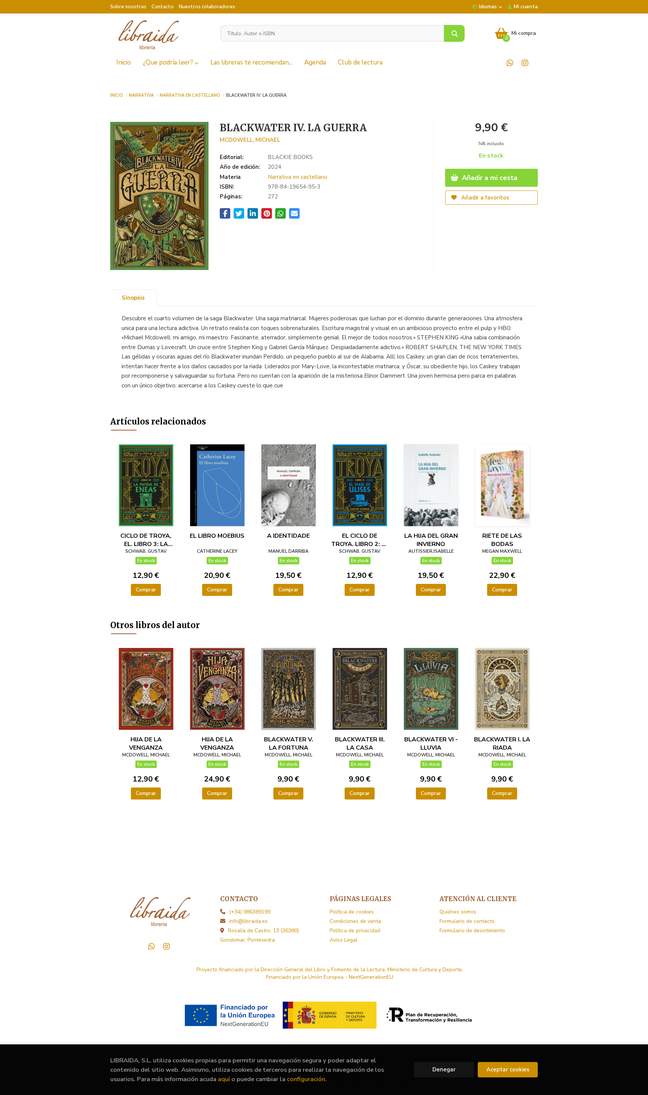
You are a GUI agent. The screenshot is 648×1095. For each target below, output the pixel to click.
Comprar (146, 589)
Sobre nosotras (128, 6)
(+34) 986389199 (249, 911)
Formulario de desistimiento (472, 930)
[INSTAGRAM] (525, 63)
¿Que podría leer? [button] (169, 62)
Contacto (163, 6)
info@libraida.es (248, 921)
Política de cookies (352, 911)
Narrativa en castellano (190, 95)
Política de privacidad (355, 930)
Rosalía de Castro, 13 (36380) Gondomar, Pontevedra (259, 935)
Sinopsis (133, 298)
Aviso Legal (343, 940)
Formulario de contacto (467, 921)
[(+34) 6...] (510, 63)
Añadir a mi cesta (489, 177)
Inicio (116, 95)
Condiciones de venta (355, 921)
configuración (306, 1079)
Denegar (444, 1069)
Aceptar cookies (508, 1069)
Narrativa (141, 95)
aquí (224, 1079)
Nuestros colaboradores (207, 6)
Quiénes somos (458, 911)
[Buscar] (454, 33)
